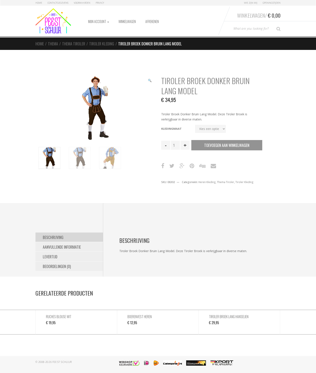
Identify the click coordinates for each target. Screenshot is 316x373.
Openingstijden (272, 2)
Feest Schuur (62, 362)
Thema (53, 43)
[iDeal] (146, 363)
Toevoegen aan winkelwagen (226, 145)
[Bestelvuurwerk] (196, 363)
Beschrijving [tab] (53, 237)
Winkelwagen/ (259, 15)
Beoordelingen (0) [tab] (57, 266)
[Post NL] (156, 363)
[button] (150, 81)
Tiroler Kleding (101, 43)
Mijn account (97, 21)
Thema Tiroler (73, 43)
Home (38, 2)
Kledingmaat (171, 128)
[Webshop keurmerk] (129, 363)
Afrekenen (152, 21)
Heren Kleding (207, 182)
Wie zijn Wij (250, 2)
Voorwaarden (82, 2)
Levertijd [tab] (50, 256)
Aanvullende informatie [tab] (62, 247)
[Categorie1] (172, 363)
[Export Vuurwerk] (221, 363)
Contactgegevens (58, 2)
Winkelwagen (127, 21)
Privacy (100, 2)
